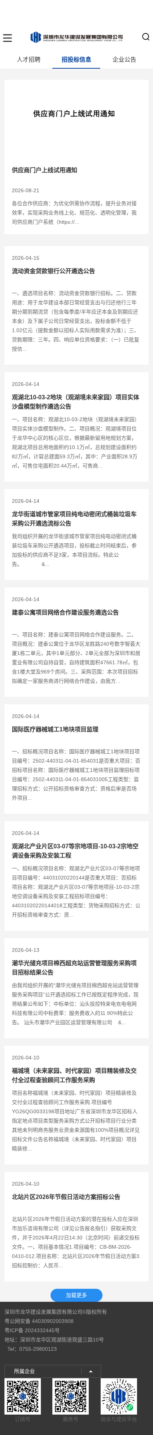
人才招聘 (28, 59)
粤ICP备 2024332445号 (32, 1330)
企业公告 (124, 59)
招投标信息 (76, 59)
